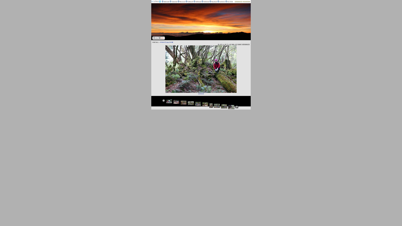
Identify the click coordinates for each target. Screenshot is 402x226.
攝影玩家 (166, 1)
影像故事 (190, 1)
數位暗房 (214, 1)
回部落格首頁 (238, 1)
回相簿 (239, 44)
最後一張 (234, 44)
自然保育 (222, 1)
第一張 (220, 44)
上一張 (224, 44)
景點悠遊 (174, 1)
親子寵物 (230, 1)
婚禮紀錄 (198, 1)
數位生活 (182, 1)
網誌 (156, 38)
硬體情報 (206, 1)
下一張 (229, 44)
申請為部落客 (246, 1)
